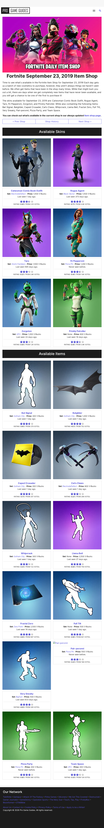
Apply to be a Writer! (75, 807)
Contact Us (18, 807)
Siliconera (62, 797)
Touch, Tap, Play (71, 800)
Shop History (52, 121)
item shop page (92, 115)
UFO (18, 334)
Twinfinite (7, 797)
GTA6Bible (20, 802)
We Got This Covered (78, 797)
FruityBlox (85, 800)
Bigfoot (19, 697)
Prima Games (50, 797)
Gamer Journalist (10, 800)
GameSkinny (25, 800)
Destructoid (94, 797)
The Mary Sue (56, 800)
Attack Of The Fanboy (33, 797)
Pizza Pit (69, 264)
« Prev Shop (19, 121)
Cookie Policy (31, 807)
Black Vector (69, 194)
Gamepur (17, 797)
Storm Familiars (18, 264)
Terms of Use (59, 807)
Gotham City (19, 416)
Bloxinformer (8, 802)
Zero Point (18, 626)
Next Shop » (85, 121)
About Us (7, 807)
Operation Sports (40, 800)
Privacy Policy (45, 807)
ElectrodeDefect (18, 194)
